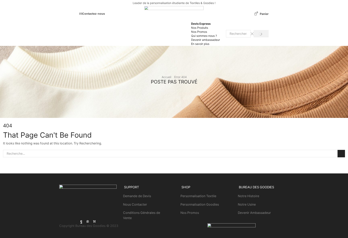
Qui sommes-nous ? (204, 35)
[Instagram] (87, 221)
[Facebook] (81, 221)
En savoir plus (200, 43)
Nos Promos (199, 31)
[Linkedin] (94, 221)
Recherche (341, 153)
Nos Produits (199, 27)
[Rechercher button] (261, 33)
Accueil (166, 77)
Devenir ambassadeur (205, 39)
